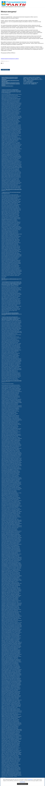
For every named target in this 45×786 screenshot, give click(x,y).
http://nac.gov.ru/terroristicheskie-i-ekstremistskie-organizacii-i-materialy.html (10, 313)
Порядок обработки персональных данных (10, 77)
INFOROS (33, 83)
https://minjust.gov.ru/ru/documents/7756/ (13, 189)
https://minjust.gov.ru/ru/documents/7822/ (13, 380)
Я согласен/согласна (22, 783)
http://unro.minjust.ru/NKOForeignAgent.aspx (10, 278)
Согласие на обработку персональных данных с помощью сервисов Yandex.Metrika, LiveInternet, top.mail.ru (11, 83)
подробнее (29, 779)
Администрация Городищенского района (10, 58)
